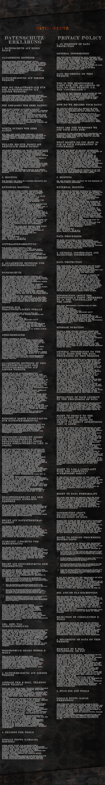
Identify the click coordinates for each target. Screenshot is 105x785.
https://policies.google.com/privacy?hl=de (22, 758)
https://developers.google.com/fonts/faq (22, 756)
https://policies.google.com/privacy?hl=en (78, 717)
